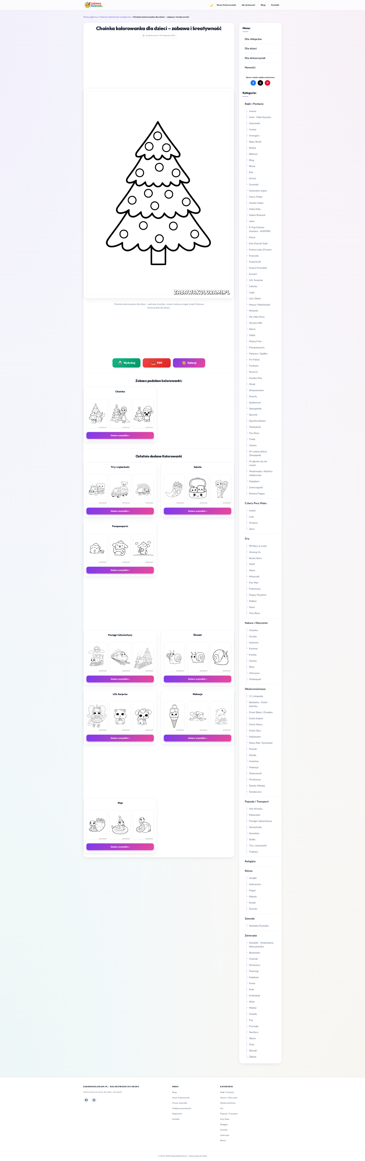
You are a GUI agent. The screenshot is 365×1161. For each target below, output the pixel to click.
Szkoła (252, 755)
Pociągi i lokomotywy (260, 821)
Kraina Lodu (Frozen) (260, 249)
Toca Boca (254, 613)
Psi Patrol (254, 359)
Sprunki (253, 414)
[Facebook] (86, 1100)
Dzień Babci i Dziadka (260, 712)
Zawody (250, 918)
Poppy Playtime (257, 595)
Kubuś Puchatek (258, 268)
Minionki (253, 310)
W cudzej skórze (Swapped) (258, 453)
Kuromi (253, 274)
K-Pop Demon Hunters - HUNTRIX (260, 229)
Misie (252, 1001)
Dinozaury (254, 965)
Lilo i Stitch (255, 298)
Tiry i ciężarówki (258, 845)
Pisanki (253, 749)
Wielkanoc (255, 779)
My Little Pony (257, 316)
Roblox (253, 601)
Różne (223, 1140)
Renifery (253, 1032)
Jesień (252, 510)
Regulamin (177, 1113)
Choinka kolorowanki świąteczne (115, 17)
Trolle (252, 439)
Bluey (252, 166)
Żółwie (252, 1056)
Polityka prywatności (181, 1108)
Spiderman (255, 402)
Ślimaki (253, 1050)
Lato (251, 516)
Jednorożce (255, 884)
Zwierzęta (251, 935)
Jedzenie (253, 642)
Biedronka (254, 952)
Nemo (252, 329)
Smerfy (253, 396)
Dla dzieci (251, 48)
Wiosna (253, 522)
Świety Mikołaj (257, 785)
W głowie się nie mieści (258, 463)
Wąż (251, 1044)
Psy (251, 1020)
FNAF (252, 564)
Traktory (253, 851)
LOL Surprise (256, 280)
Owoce (253, 660)
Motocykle (254, 815)
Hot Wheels (255, 808)
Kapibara (254, 977)
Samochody (255, 827)
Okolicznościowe (255, 689)
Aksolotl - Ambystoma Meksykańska (261, 944)
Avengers (254, 135)
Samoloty (254, 833)
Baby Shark (255, 141)
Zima (252, 529)
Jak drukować (248, 5)
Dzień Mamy (256, 724)
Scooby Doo (255, 378)
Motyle (252, 1007)
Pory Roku (224, 1119)
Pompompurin (257, 347)
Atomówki (254, 123)
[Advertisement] (158, 65)
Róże (251, 667)
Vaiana (252, 445)
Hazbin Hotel (256, 203)
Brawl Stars (255, 558)
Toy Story (254, 433)
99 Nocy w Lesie (258, 546)
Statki (252, 839)
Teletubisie (255, 427)
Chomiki (253, 959)
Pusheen (254, 365)
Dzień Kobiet (256, 718)
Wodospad (255, 679)
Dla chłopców (253, 39)
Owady (253, 1014)
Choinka (253, 630)
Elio (251, 172)
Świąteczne (255, 791)
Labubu (253, 286)
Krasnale (254, 255)
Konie (252, 983)
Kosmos (253, 648)
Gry (247, 538)
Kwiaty (253, 654)
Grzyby (253, 636)
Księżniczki (255, 261)
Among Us (254, 552)
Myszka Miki (255, 323)
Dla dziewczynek (255, 58)
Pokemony (255, 588)
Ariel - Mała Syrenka (260, 117)
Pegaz (252, 890)
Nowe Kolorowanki (226, 5)
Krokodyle (254, 995)
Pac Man (253, 582)
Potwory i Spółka (258, 353)
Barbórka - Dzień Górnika (258, 704)
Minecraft (254, 576)
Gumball (253, 184)
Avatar (252, 129)
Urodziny (254, 761)
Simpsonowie (256, 390)
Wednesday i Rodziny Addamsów (261, 473)
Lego (251, 292)
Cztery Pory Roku (256, 503)
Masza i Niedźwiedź (259, 304)
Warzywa (254, 673)
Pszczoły (253, 1026)
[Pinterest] (94, 1100)
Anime (252, 111)
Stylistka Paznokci (259, 925)
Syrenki (253, 908)
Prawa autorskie (179, 1103)
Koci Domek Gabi (258, 243)
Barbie (252, 148)
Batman (253, 154)
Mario (252, 570)
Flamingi (253, 971)
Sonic (252, 607)
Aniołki (253, 878)
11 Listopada (256, 696)
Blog (263, 5)
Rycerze (253, 372)
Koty (251, 989)
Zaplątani (254, 481)
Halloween (255, 736)
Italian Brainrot (257, 215)
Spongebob (255, 408)
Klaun (252, 237)
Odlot (252, 335)
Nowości (250, 67)
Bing (251, 160)
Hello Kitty (255, 209)
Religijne (250, 861)
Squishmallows (257, 420)
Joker (252, 221)
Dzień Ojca (255, 730)
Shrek (252, 384)
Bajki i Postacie (254, 104)
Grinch (252, 178)
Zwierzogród (256, 487)
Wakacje (253, 767)
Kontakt (275, 5)
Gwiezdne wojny (258, 190)
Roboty (253, 896)
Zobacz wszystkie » (120, 435)
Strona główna (90, 17)
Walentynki (255, 773)
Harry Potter (256, 196)
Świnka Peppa (257, 493)
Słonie (252, 1038)
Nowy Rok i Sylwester (261, 743)
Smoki (252, 902)
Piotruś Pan (255, 341)
